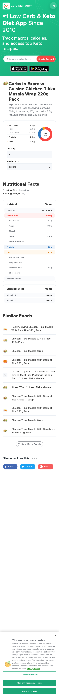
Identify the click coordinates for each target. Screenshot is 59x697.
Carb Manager (17, 6)
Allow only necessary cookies (30, 683)
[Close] (55, 635)
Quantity (11, 148)
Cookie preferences (29, 674)
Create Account (46, 59)
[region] (29, 664)
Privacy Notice (33, 668)
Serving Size (13, 161)
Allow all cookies (29, 691)
